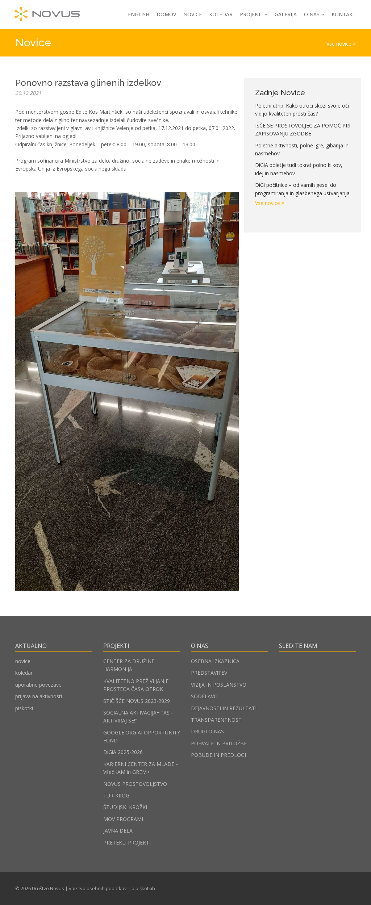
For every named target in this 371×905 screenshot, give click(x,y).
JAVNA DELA (118, 830)
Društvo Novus (48, 888)
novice (22, 661)
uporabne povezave (38, 684)
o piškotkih (143, 888)
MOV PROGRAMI (123, 819)
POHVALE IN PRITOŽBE (219, 743)
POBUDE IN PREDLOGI (218, 754)
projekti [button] (251, 14)
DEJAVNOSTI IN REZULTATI (224, 708)
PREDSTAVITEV (209, 672)
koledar (24, 672)
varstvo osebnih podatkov (98, 888)
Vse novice (339, 43)
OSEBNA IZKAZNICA (215, 661)
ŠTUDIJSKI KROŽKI (125, 807)
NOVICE (192, 14)
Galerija (286, 14)
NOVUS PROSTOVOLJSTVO (135, 783)
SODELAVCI (204, 696)
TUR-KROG (116, 795)
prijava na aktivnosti (38, 696)
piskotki (24, 708)
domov (166, 14)
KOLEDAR (221, 14)
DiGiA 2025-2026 (123, 752)
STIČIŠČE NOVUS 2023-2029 (136, 700)
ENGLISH (138, 14)
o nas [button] (312, 14)
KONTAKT (344, 14)
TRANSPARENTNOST (216, 719)
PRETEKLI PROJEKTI (127, 842)
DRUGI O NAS (207, 731)
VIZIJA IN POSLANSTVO (218, 684)
